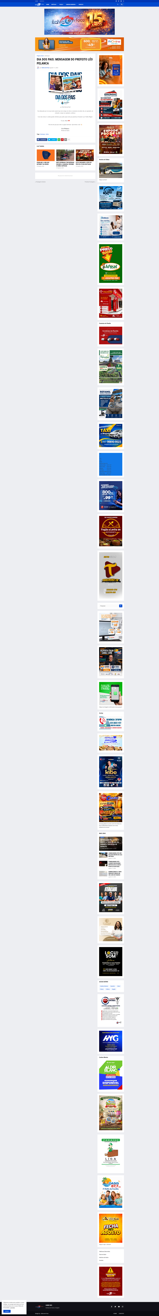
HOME (36, 1)
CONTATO (42, 1)
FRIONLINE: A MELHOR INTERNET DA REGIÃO (43, 163)
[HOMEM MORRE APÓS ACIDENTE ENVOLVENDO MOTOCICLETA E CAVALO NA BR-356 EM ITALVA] (103, 863)
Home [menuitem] (47, 4)
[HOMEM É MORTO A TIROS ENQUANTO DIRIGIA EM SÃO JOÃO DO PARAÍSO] (103, 873)
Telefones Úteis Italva (104, 1251)
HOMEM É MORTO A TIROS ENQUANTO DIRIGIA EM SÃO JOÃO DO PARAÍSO (114, 873)
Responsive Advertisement (65, 175)
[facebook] (116, 1)
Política (107, 989)
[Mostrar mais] (68, 139)
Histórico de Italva (103, 1257)
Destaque (47, 55)
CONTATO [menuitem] (81, 4)
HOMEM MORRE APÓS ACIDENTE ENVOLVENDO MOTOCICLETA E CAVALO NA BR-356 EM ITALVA (114, 864)
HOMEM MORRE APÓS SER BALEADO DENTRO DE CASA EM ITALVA (115, 854)
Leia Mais (12, 1307)
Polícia (101, 989)
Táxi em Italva (102, 1254)
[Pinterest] (62, 139)
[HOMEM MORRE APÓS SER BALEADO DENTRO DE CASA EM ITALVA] (103, 855)
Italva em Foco (44, 1313)
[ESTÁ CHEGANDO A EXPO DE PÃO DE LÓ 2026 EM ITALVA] (85, 155)
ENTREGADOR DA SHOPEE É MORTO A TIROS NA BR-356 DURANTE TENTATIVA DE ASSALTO (109, 843)
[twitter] (118, 1)
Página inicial (40, 55)
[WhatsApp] (59, 139)
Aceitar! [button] (7, 1311)
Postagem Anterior (41, 182)
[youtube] (121, 1)
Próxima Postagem (90, 182)
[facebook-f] (111, 1306)
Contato (101, 1260)
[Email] (65, 139)
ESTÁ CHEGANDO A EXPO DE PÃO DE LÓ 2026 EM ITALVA (84, 163)
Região (113, 989)
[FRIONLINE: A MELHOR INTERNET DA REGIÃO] (46, 155)
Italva (47, 134)
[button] (118, 4)
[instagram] (123, 1)
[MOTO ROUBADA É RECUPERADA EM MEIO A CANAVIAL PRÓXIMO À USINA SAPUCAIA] (65, 155)
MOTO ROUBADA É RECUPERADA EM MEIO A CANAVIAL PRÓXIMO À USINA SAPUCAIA (65, 164)
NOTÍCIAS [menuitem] (53, 4)
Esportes (113, 986)
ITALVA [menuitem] (61, 4)
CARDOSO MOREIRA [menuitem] (70, 4)
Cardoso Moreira (104, 986)
